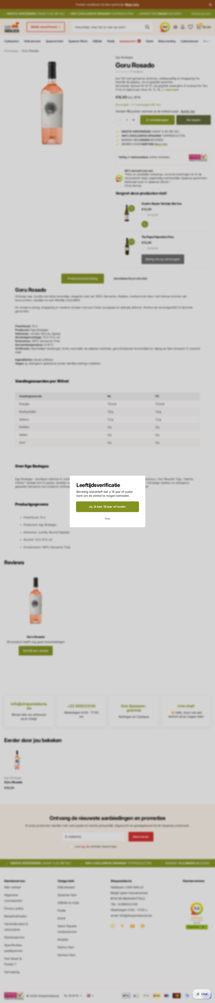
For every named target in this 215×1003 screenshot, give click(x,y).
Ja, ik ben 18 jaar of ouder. (107, 506)
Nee (107, 518)
